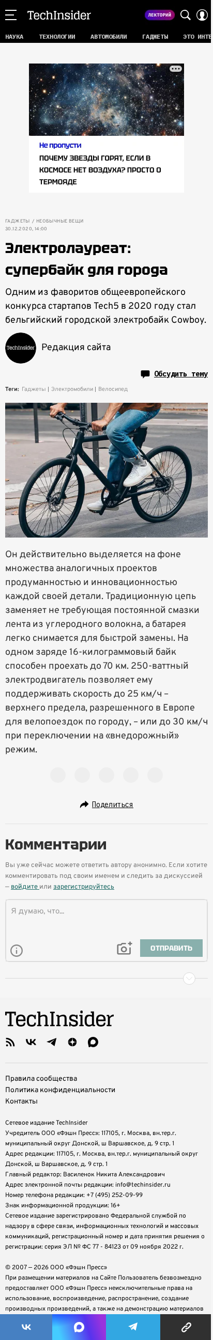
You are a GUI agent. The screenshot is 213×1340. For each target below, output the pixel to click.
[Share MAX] (78, 1327)
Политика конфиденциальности (60, 1090)
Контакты (21, 1101)
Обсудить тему (181, 374)
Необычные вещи (60, 221)
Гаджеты (17, 221)
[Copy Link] (186, 1327)
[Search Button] (185, 15)
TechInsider (59, 15)
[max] (93, 1042)
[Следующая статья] (106, 978)
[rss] (10, 1042)
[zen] (72, 1042)
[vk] (31, 1042)
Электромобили (72, 389)
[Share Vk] (26, 1327)
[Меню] (11, 15)
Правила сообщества (41, 1079)
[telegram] (52, 1042)
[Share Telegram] (133, 1327)
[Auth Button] (202, 15)
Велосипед (113, 389)
